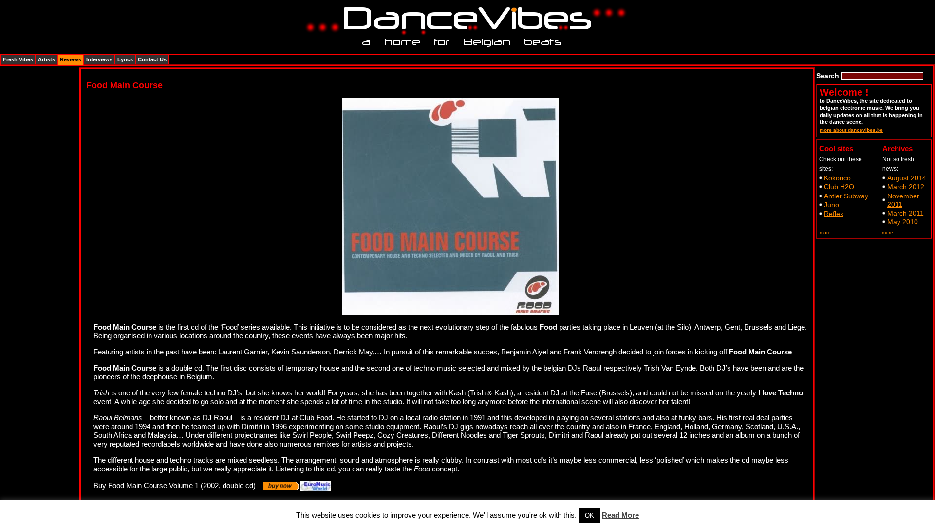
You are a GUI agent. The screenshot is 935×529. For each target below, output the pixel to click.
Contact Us (152, 59)
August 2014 (906, 178)
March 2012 (905, 187)
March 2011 (905, 213)
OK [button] (589, 515)
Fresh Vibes (18, 59)
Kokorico (837, 178)
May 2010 (902, 222)
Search (827, 75)
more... (827, 232)
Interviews (99, 59)
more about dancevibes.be (851, 130)
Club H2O (839, 187)
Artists (46, 59)
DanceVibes (464, 18)
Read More (620, 515)
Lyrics (125, 59)
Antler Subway (846, 196)
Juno (831, 205)
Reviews (70, 59)
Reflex (833, 213)
